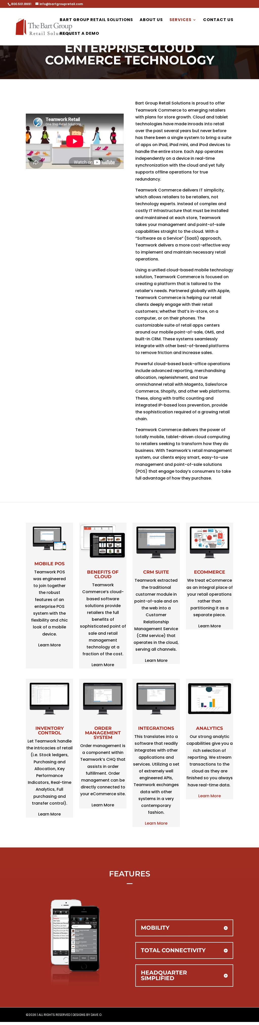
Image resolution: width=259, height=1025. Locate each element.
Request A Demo (79, 34)
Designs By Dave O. (87, 1015)
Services (180, 20)
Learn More (156, 823)
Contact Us (218, 20)
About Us (151, 20)
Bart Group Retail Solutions (96, 20)
